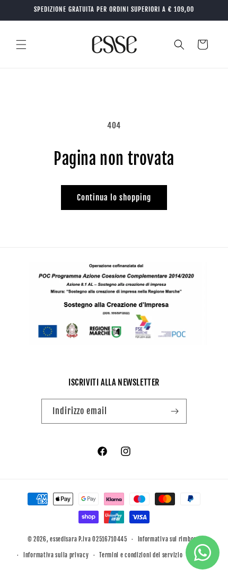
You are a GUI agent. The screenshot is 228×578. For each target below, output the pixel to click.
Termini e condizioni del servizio (140, 555)
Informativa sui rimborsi (169, 539)
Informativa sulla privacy (56, 555)
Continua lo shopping (114, 197)
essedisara (63, 539)
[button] (21, 44)
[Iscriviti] (174, 411)
